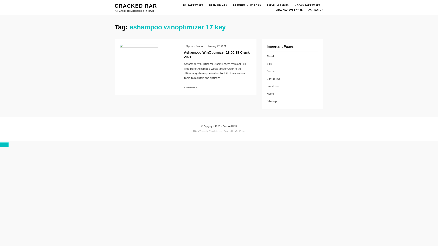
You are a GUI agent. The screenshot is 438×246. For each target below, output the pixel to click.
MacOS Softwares (307, 5)
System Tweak (194, 46)
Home (270, 93)
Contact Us (273, 78)
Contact (272, 71)
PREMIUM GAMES (278, 5)
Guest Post (274, 86)
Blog (269, 63)
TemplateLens (215, 131)
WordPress (240, 131)
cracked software (289, 9)
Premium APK (218, 5)
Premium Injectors (247, 5)
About (270, 56)
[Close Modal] (4, 144)
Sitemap (272, 101)
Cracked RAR (136, 6)
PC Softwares (193, 5)
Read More (190, 87)
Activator (315, 9)
